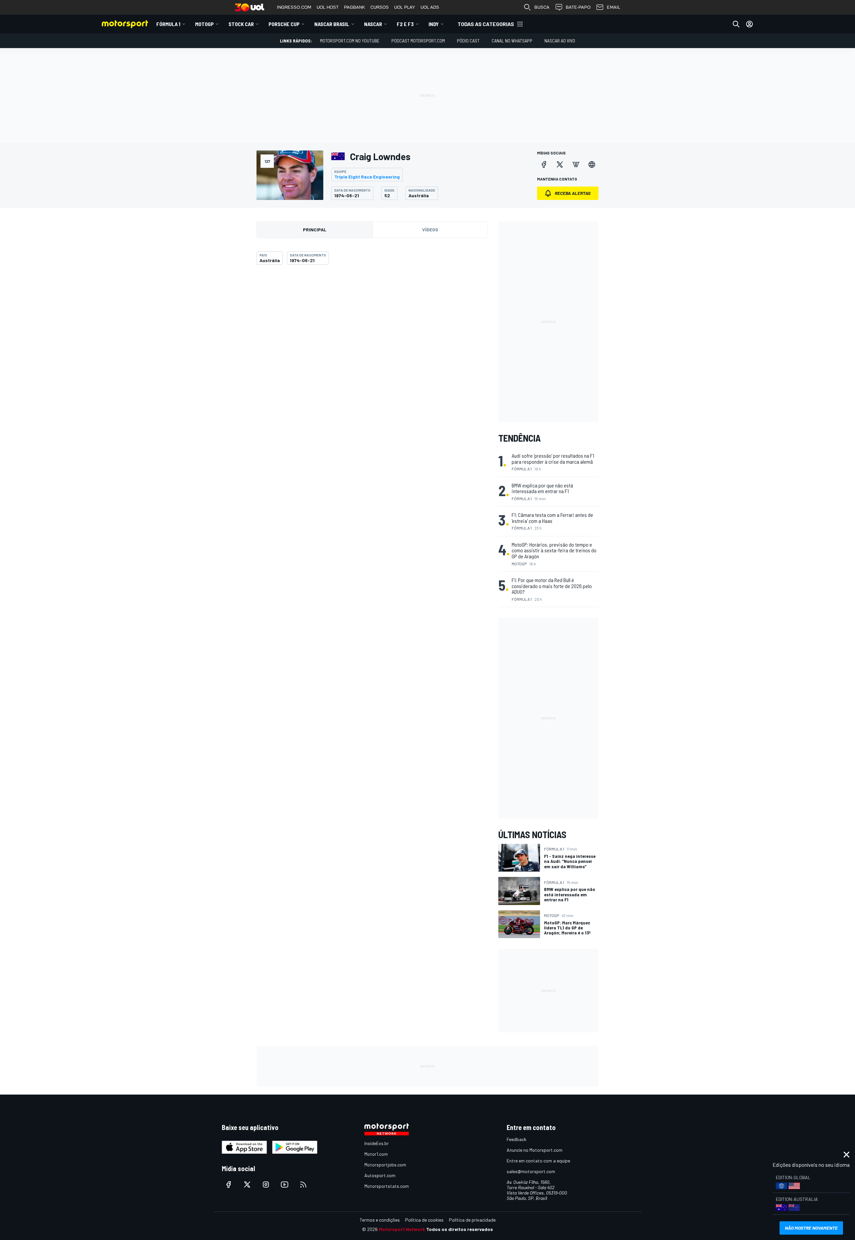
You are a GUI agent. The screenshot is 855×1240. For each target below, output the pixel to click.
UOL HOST (328, 7)
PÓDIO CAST (468, 40)
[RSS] (303, 1184)
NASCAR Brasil (331, 24)
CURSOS (379, 7)
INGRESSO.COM (294, 7)
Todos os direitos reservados (459, 1229)
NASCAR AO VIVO (559, 40)
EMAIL (613, 7)
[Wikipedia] (575, 164)
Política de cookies (424, 1220)
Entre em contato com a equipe (538, 1160)
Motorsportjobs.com (385, 1164)
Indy (434, 24)
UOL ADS (429, 7)
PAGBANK (354, 7)
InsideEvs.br (376, 1143)
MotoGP (204, 24)
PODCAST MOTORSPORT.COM (418, 40)
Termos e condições (380, 1220)
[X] (559, 164)
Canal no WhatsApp (512, 40)
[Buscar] (736, 24)
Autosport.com (379, 1175)
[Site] (591, 164)
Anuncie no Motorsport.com (534, 1150)
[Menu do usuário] (749, 24)
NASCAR (373, 24)
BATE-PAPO (578, 7)
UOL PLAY (404, 7)
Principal (314, 229)
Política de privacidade (472, 1220)
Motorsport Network (402, 1229)
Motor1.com (376, 1154)
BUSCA (541, 7)
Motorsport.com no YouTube (349, 40)
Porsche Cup (284, 24)
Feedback (516, 1139)
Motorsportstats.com (386, 1186)
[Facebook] (543, 164)
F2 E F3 (405, 24)
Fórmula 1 (168, 24)
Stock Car (241, 24)
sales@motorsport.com (531, 1171)
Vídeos (430, 229)
